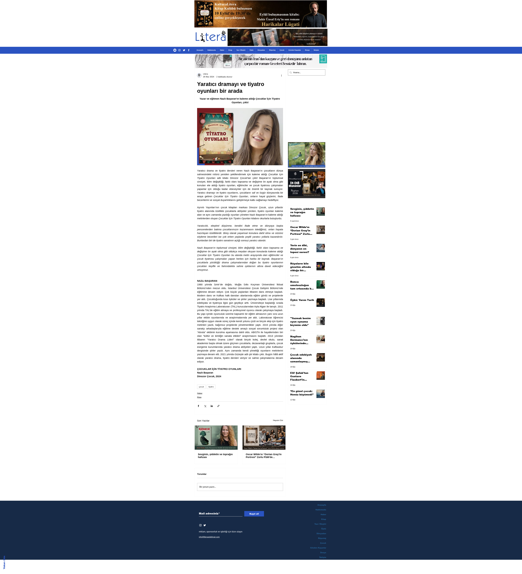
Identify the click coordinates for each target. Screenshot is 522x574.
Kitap (199, 397)
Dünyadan (321, 533)
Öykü (323, 529)
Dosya (323, 552)
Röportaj (322, 538)
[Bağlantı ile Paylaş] (218, 406)
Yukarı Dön (4, 562)
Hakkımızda (321, 510)
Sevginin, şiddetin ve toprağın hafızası (215, 456)
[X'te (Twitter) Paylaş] (205, 406)
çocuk (201, 387)
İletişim (322, 557)
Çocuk (323, 543)
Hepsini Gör (278, 420)
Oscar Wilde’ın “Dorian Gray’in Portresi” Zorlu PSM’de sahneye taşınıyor (264, 456)
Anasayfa (321, 505)
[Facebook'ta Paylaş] (198, 406)
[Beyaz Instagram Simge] (200, 525)
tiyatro (211, 387)
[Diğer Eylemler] (281, 75)
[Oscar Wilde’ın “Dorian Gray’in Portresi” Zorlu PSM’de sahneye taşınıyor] (264, 437)
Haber (199, 393)
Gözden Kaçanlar (318, 548)
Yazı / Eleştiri (320, 524)
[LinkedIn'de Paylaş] (211, 406)
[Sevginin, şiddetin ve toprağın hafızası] (216, 437)
